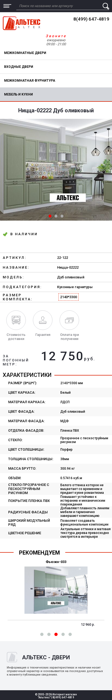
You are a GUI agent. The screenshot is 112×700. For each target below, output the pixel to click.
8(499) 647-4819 (91, 19)
